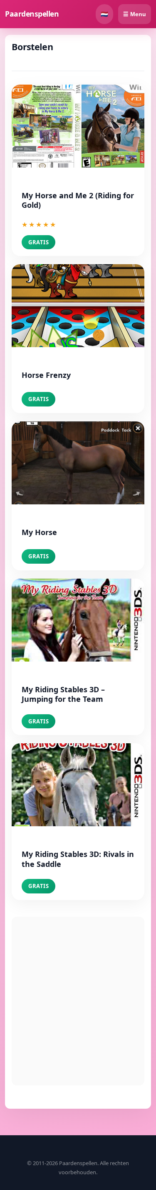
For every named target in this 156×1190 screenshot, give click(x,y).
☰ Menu (134, 14)
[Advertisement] (78, 1001)
